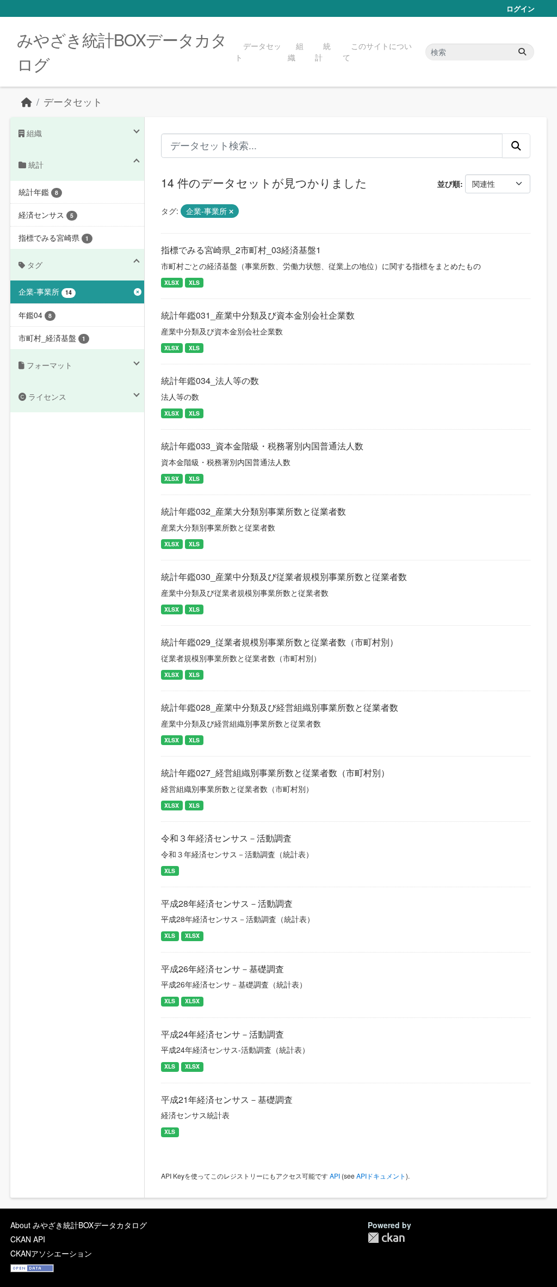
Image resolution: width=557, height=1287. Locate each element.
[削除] (231, 211)
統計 (323, 51)
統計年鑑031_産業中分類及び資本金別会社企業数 (258, 315)
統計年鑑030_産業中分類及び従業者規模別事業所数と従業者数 (284, 576)
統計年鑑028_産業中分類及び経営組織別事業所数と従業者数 (279, 707)
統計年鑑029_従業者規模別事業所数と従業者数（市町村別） (279, 642)
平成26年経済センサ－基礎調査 (222, 968)
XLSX (171, 282)
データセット (258, 51)
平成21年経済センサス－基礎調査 (227, 1099)
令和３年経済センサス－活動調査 (226, 838)
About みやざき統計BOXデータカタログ (78, 1224)
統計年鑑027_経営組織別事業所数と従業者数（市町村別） (275, 772)
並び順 (448, 183)
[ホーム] (26, 101)
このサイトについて (377, 51)
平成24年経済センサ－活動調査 (222, 1034)
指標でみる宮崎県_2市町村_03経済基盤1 (241, 249)
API (335, 1175)
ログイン (520, 8)
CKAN (386, 1237)
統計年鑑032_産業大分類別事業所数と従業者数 (253, 511)
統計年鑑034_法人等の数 (210, 380)
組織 (296, 51)
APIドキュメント (381, 1175)
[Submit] (522, 52)
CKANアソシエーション (51, 1253)
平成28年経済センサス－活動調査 (227, 903)
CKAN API (27, 1239)
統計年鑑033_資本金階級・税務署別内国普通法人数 (262, 446)
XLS (194, 282)
